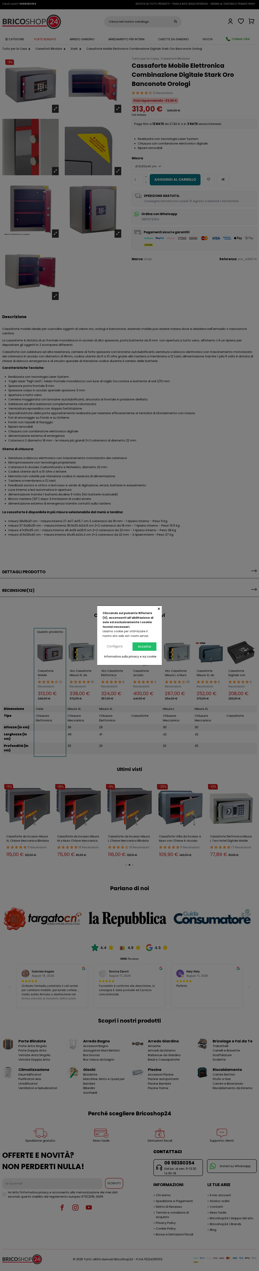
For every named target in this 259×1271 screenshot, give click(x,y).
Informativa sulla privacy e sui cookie (130, 657)
